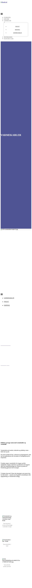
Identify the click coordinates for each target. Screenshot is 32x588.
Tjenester (7, 20)
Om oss (6, 19)
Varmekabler (17, 32)
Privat (17, 26)
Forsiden (7, 17)
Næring (17, 29)
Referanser (8, 37)
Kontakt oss (8, 38)
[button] (2, 14)
